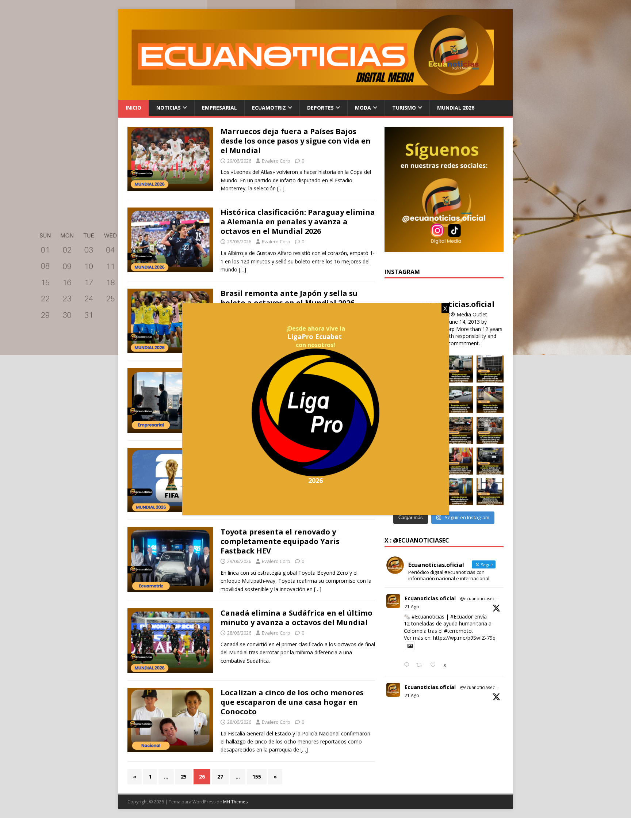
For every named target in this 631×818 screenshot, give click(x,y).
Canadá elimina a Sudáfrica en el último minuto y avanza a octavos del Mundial (296, 617)
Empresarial (219, 107)
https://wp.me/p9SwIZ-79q (464, 637)
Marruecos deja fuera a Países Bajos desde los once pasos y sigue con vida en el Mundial (296, 140)
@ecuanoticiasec (477, 599)
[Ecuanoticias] (315, 95)
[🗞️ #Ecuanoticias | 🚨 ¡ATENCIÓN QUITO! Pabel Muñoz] (490, 491)
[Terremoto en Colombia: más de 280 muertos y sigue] (490, 430)
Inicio (133, 107)
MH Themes (235, 802)
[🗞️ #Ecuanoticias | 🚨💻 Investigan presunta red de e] (490, 369)
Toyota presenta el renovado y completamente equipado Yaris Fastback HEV (280, 541)
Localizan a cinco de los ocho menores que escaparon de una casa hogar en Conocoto (292, 702)
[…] (280, 188)
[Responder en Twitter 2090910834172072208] (408, 665)
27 (220, 776)
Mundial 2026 (455, 107)
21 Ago (412, 607)
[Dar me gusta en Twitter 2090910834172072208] (435, 665)
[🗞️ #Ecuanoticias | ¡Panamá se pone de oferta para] (459, 430)
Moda (363, 107)
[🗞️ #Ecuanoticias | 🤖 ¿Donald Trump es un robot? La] (459, 461)
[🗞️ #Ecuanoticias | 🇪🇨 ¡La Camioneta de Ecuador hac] (490, 461)
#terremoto (458, 630)
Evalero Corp (276, 160)
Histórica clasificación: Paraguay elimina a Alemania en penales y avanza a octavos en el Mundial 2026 (298, 221)
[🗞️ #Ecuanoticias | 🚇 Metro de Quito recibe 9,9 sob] (490, 399)
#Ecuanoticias (428, 616)
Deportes (320, 107)
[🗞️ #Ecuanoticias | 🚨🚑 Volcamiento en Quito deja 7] (459, 369)
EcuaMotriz (269, 107)
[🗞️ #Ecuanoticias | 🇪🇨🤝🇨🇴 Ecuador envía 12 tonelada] (459, 399)
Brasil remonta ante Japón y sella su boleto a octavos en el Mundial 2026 (289, 298)
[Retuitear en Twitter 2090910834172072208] (421, 665)
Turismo (404, 107)
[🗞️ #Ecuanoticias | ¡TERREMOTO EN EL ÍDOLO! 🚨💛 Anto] (459, 491)
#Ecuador (461, 616)
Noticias (168, 107)
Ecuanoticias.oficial (430, 598)
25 (184, 776)
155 (256, 776)
